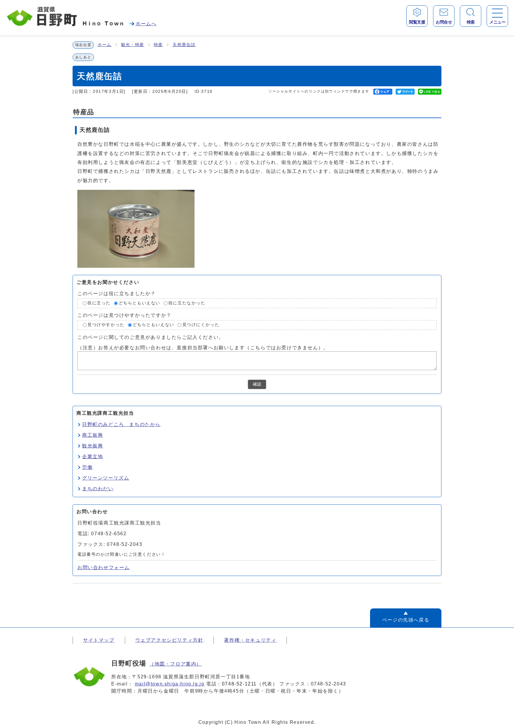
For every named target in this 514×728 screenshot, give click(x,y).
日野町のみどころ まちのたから (121, 424)
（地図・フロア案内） (175, 663)
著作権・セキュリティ (250, 640)
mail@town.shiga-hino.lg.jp (170, 683)
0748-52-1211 (239, 683)
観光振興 (92, 445)
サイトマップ (99, 640)
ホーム (105, 45)
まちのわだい (98, 488)
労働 (87, 467)
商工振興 (92, 435)
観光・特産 (132, 45)
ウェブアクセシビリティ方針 (169, 640)
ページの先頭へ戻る (405, 619)
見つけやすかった (106, 324)
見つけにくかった (201, 324)
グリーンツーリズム (105, 477)
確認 (257, 384)
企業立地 (92, 456)
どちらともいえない (139, 303)
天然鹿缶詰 (184, 45)
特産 (158, 45)
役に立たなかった (187, 303)
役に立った (99, 303)
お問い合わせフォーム (103, 567)
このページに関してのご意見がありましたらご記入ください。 (150, 336)
